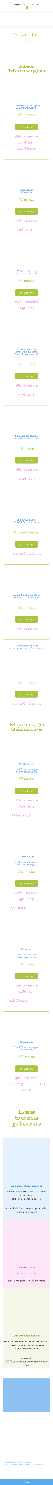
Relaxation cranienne (26, 437)
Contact (40, 1465)
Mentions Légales (30, 1465)
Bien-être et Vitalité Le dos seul (26, 351)
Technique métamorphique (26, 647)
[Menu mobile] (49, 19)
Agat (28, 1482)
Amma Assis (26, 191)
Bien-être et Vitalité (26, 272)
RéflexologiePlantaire (26, 106)
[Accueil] (23, 42)
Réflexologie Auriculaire (26, 596)
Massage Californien (26, 521)
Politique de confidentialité (14, 1465)
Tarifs (29, 42)
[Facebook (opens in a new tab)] (26, 7)
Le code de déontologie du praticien (18, 1462)
